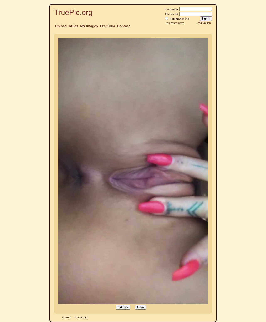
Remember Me (179, 18)
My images (89, 26)
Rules (73, 26)
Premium (107, 26)
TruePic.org (73, 12)
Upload (61, 26)
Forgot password (174, 23)
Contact (123, 26)
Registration (204, 23)
